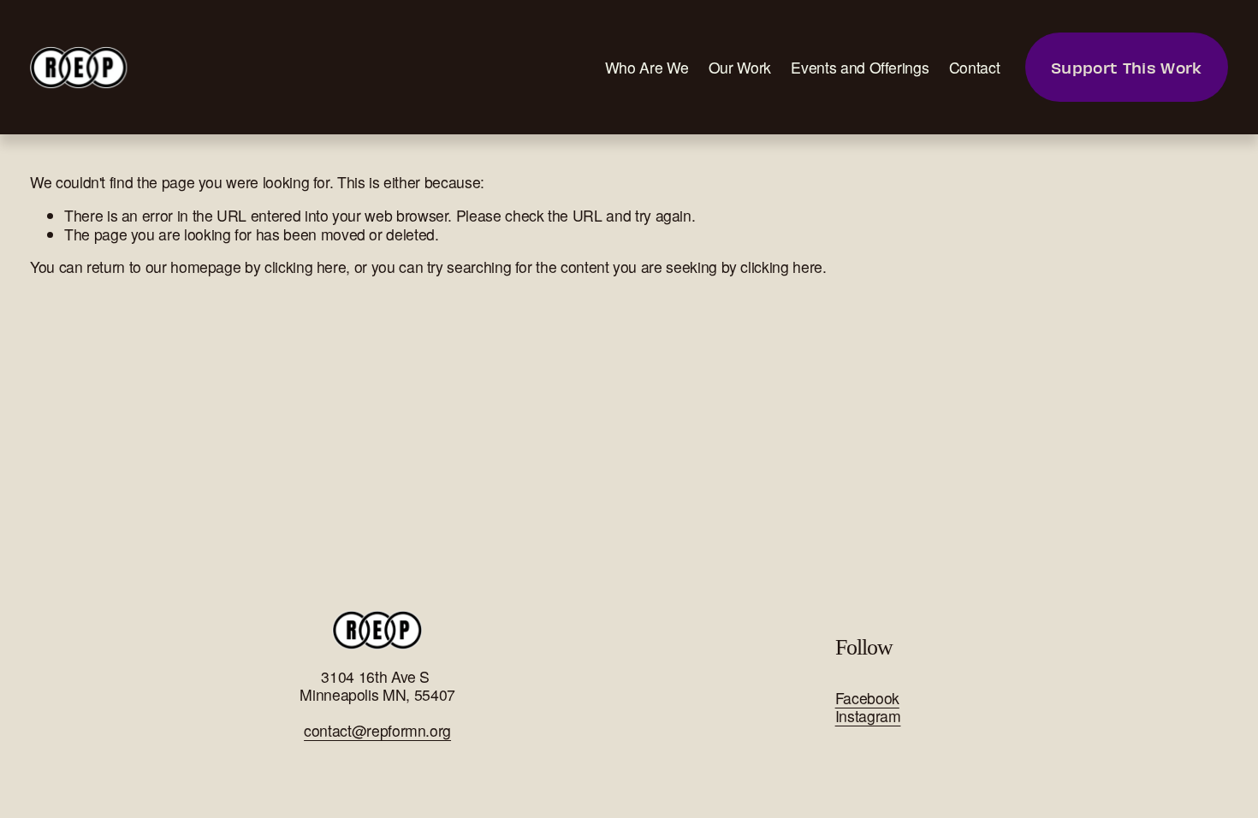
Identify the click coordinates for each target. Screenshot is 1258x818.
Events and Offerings (860, 67)
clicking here (305, 266)
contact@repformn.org (377, 730)
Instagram (868, 716)
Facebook (867, 698)
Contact (974, 67)
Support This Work (1126, 67)
